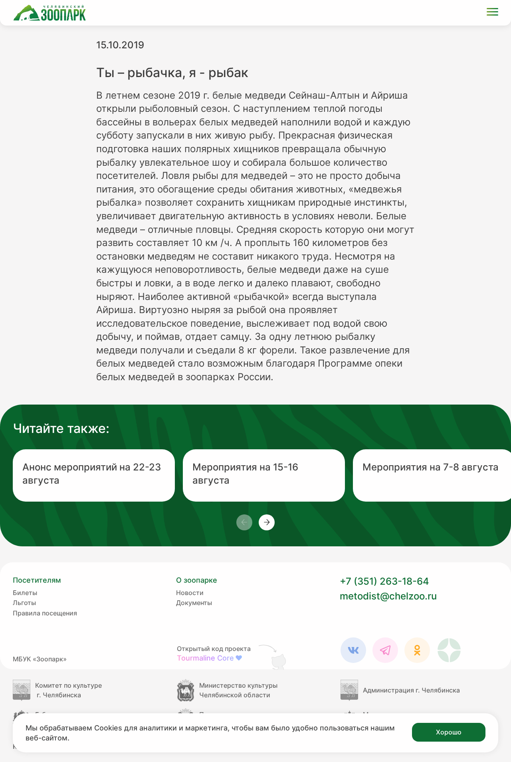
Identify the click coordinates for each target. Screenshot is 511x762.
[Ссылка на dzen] (449, 650)
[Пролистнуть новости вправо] (267, 522)
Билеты (25, 593)
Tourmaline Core (209, 658)
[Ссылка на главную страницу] (49, 13)
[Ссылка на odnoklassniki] (417, 650)
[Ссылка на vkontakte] (353, 650)
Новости (190, 593)
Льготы (24, 603)
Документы (194, 603)
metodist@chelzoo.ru (388, 596)
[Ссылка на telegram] (385, 650)
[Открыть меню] (492, 13)
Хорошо (448, 732)
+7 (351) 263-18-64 (384, 581)
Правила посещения (45, 613)
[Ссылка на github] (273, 657)
